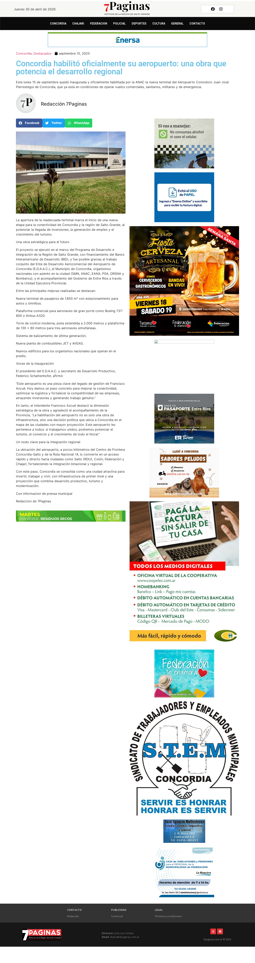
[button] (29, 123)
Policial (119, 23)
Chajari (78, 23)
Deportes (139, 23)
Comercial (117, 916)
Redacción (73, 916)
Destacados (42, 53)
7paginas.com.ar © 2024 (217, 939)
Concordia (58, 23)
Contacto (197, 23)
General (177, 23)
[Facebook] (213, 9)
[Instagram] (221, 9)
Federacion (98, 23)
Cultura (158, 23)
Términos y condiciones (168, 916)
